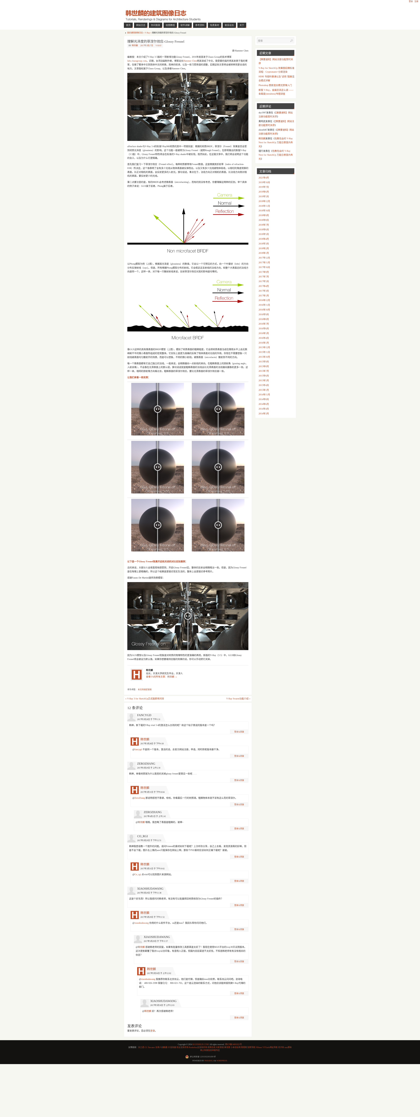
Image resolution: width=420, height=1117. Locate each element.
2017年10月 (264, 267)
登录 (411, 1)
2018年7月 (264, 225)
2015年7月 (264, 371)
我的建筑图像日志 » (136, 33)
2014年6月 (264, 404)
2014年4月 (264, 409)
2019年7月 (264, 187)
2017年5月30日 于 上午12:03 (162, 1005)
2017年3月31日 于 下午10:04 (152, 792)
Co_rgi (138, 874)
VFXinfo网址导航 (270, 1047)
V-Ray (159, 45)
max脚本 (288, 1047)
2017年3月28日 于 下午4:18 (152, 743)
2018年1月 (264, 253)
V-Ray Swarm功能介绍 (238, 698)
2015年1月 (264, 390)
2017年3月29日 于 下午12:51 (149, 840)
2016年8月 (264, 319)
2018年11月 (264, 206)
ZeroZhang (140, 798)
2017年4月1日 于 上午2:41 (155, 816)
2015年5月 (264, 380)
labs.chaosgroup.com (137, 61)
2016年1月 (264, 343)
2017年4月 (264, 286)
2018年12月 (264, 201)
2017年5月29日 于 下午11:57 (156, 941)
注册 (416, 1)
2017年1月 (264, 295)
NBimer (259, 1047)
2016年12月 (264, 300)
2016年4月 (264, 338)
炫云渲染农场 (182, 1047)
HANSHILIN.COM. (201, 1044)
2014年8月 (264, 399)
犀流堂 (227, 1047)
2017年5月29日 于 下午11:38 (149, 893)
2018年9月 (264, 215)
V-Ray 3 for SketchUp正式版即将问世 (144, 698)
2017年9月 (264, 272)
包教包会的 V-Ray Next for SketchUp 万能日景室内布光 (276, 142)
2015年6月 (264, 376)
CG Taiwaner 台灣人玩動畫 (156, 1047)
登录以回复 (239, 732)
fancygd (138, 749)
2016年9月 (264, 314)
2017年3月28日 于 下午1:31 (148, 719)
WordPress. (222, 1061)
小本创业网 (236, 1047)
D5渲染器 (172, 1047)
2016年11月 (264, 305)
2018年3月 (264, 243)
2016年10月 (264, 309)
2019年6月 (264, 192)
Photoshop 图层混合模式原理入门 (275, 85)
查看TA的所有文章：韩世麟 (161, 676)
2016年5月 (264, 333)
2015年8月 (264, 366)
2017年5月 (264, 281)
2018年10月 (264, 210)
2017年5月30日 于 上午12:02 (159, 973)
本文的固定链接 (145, 689)
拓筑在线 (211, 1047)
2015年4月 (264, 385)
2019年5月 (264, 196)
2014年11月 (264, 394)
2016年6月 (264, 328)
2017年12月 (264, 258)
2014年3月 (264, 413)
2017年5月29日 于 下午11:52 (152, 917)
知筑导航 (251, 1047)
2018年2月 (264, 248)
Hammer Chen (190, 61)
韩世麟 (135, 45)
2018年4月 (264, 239)
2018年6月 (264, 229)
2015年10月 (264, 357)
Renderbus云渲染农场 (198, 1047)
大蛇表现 (220, 1047)
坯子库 (281, 1047)
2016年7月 (264, 324)
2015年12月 (264, 347)
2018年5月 (264, 234)
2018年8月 (264, 220)
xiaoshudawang (142, 923)
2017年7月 (264, 276)
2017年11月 (264, 262)
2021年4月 (264, 177)
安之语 (141, 1047)
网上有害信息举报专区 (210, 1050)
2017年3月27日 (146, 45)
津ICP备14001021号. (233, 1044)
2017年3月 (264, 291)
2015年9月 (264, 361)
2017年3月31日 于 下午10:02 (152, 868)
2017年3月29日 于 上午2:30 (148, 768)
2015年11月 (264, 352)
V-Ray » (148, 33)
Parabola (209, 1061)
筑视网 (244, 1047)
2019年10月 (264, 182)
